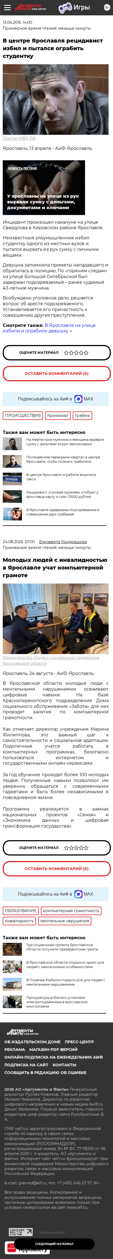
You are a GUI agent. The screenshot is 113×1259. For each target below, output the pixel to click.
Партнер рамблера (52, 1232)
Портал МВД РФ (19, 138)
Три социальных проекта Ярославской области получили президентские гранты (62, 947)
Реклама (14, 1049)
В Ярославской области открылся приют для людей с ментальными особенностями (65, 964)
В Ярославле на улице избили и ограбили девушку (49, 328)
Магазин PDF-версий (53, 1049)
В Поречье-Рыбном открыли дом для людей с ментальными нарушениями (65, 982)
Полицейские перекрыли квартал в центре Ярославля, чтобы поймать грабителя (63, 459)
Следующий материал (54, 1244)
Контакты (64, 1064)
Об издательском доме (32, 1041)
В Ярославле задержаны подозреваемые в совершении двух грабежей (62, 512)
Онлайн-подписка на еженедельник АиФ (53, 1057)
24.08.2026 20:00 (19, 541)
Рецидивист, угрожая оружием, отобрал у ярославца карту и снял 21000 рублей (62, 494)
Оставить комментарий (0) (57, 373)
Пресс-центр (79, 1041)
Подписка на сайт (26, 1064)
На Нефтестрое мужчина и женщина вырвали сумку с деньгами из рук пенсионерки (65, 442)
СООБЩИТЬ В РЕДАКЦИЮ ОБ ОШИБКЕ (45, 1072)
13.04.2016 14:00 (17, 22)
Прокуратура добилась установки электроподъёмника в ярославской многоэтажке (56, 1002)
